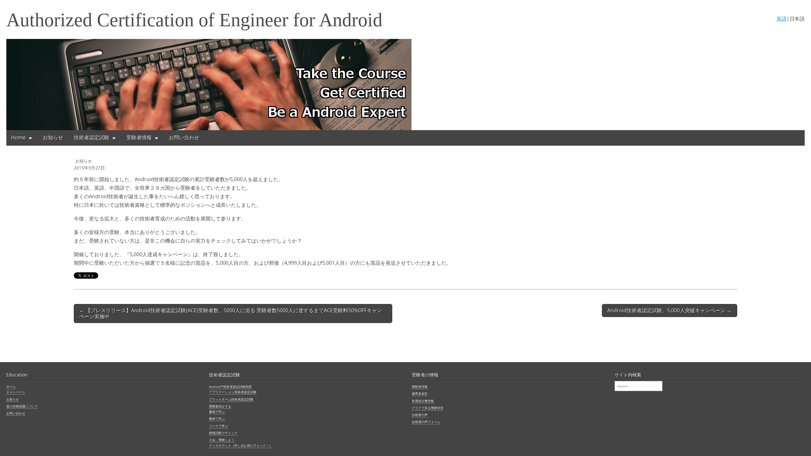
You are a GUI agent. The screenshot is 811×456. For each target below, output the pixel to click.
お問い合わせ (184, 137)
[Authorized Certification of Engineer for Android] (405, 84)
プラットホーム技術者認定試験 (231, 399)
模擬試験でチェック (223, 433)
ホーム (11, 386)
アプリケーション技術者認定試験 (233, 392)
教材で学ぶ (217, 418)
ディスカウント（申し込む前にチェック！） (240, 445)
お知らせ (53, 137)
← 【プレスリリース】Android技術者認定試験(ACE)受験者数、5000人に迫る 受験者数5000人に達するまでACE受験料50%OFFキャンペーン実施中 (230, 313)
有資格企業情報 (423, 401)
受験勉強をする (220, 406)
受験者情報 (139, 137)
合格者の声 (420, 415)
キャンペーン (15, 392)
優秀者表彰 (420, 393)
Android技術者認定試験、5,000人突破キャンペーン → (669, 310)
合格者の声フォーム (426, 422)
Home (18, 137)
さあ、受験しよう (221, 440)
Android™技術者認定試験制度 (230, 386)
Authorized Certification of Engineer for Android (194, 20)
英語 (781, 18)
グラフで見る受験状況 (428, 408)
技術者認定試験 (91, 137)
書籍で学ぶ (217, 411)
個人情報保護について (22, 406)
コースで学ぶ (218, 426)
